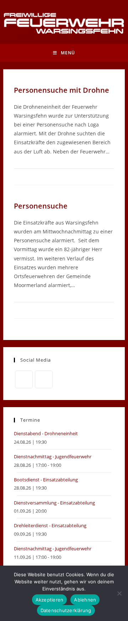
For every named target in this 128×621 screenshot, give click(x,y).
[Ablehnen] (119, 593)
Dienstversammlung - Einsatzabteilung (54, 503)
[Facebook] (24, 379)
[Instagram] (44, 379)
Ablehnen (85, 600)
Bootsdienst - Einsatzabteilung (46, 479)
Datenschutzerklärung (66, 610)
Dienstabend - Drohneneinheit (46, 433)
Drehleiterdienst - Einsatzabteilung (50, 525)
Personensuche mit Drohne (61, 90)
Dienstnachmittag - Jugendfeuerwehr (52, 456)
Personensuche (41, 206)
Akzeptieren (50, 600)
